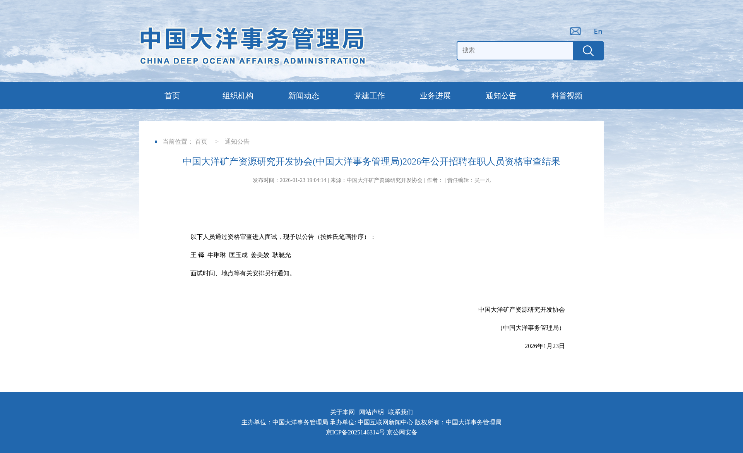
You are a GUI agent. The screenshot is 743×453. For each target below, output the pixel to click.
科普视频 (566, 95)
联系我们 (400, 412)
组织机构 (238, 95)
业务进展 (435, 95)
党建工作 (369, 95)
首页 (172, 95)
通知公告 (501, 95)
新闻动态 (303, 95)
